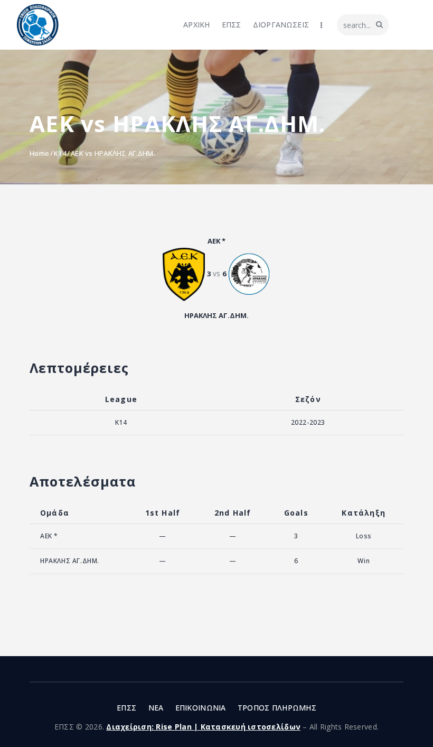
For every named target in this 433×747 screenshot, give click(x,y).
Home (39, 153)
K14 (60, 153)
